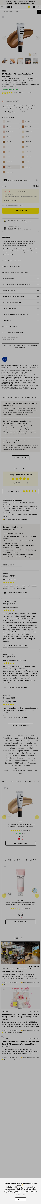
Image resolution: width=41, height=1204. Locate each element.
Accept (20, 1199)
